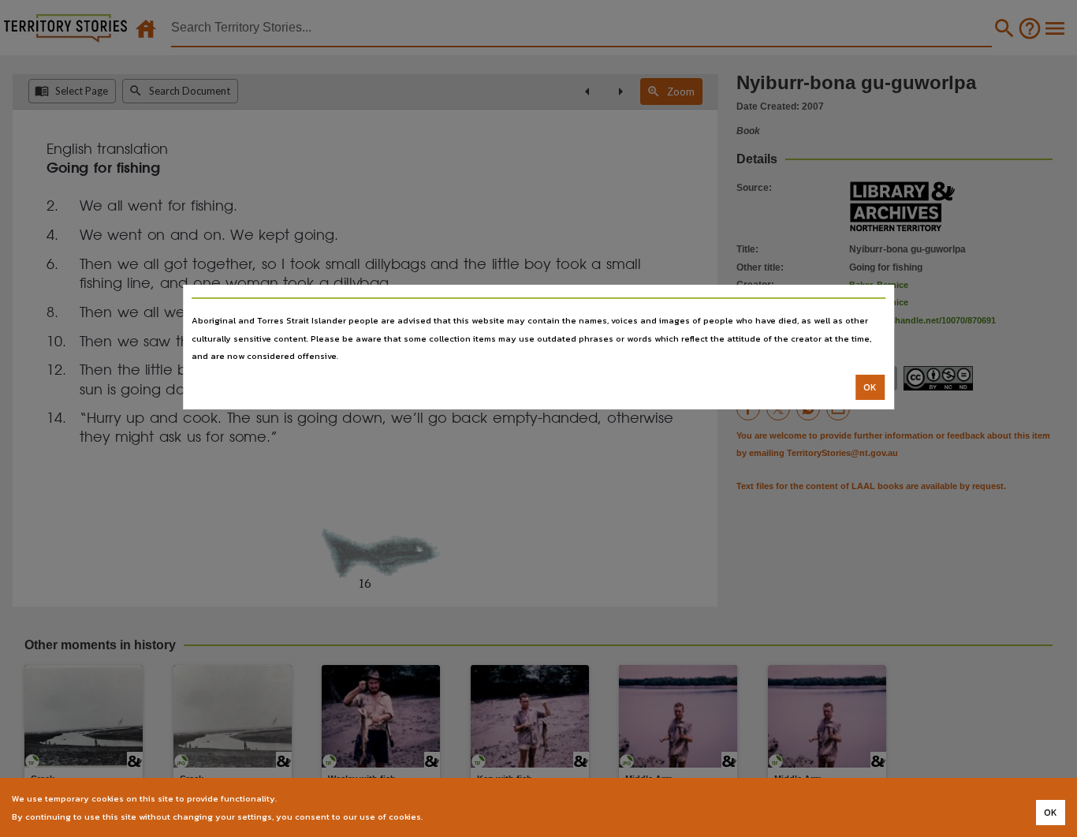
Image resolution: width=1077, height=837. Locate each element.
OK (870, 387)
